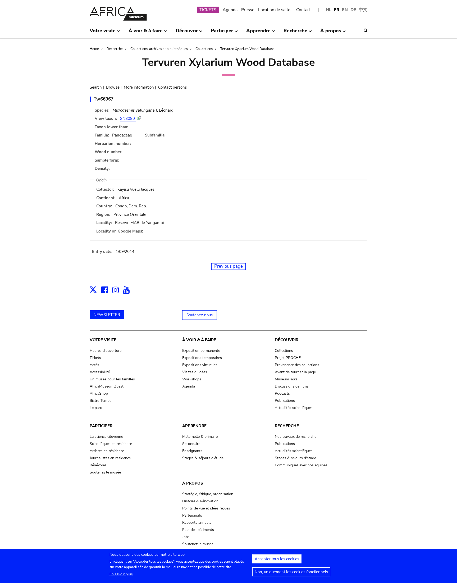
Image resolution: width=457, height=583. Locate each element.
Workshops (191, 379)
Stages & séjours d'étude (202, 458)
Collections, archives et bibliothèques (159, 49)
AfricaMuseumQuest (107, 386)
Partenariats (192, 515)
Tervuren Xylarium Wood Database (247, 49)
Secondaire (191, 443)
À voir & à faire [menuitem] (146, 33)
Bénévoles (98, 465)
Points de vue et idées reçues (206, 508)
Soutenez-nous (199, 315)
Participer (101, 426)
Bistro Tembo (101, 400)
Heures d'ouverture (105, 350)
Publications (285, 400)
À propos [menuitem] (330, 33)
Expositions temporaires (202, 357)
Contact (303, 10)
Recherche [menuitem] (295, 33)
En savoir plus (121, 574)
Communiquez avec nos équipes (301, 465)
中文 (363, 10)
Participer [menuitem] (222, 33)
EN (345, 10)
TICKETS (207, 10)
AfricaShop (99, 393)
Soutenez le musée (105, 472)
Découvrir (286, 340)
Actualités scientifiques (294, 407)
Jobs (186, 536)
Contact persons (172, 87)
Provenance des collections (297, 364)
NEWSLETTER (107, 314)
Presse (247, 10)
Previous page (228, 266)
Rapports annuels (196, 522)
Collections (204, 49)
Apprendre (194, 426)
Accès (94, 364)
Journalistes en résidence (110, 458)
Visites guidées (194, 372)
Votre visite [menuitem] (103, 33)
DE (353, 10)
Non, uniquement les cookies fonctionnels (291, 572)
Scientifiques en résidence (111, 443)
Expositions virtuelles (199, 364)
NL (328, 10)
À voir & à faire (199, 340)
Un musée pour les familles (112, 379)
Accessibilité (100, 372)
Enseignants (192, 450)
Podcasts (282, 393)
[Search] (365, 30)
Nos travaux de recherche (295, 436)
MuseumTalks (286, 379)
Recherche (115, 49)
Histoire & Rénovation (200, 501)
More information (139, 87)
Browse (113, 87)
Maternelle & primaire (200, 436)
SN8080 (128, 118)
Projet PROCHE (288, 357)
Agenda (230, 10)
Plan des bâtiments (198, 529)
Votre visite (103, 340)
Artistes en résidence (107, 450)
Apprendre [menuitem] (258, 33)
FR (336, 10)
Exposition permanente (201, 350)
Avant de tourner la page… (296, 372)
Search (96, 87)
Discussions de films (292, 386)
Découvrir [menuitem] (187, 33)
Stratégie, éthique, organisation (207, 494)
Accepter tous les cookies (277, 559)
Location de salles (275, 10)
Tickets (95, 357)
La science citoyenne (106, 436)
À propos (192, 483)
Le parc (96, 407)
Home (94, 49)
